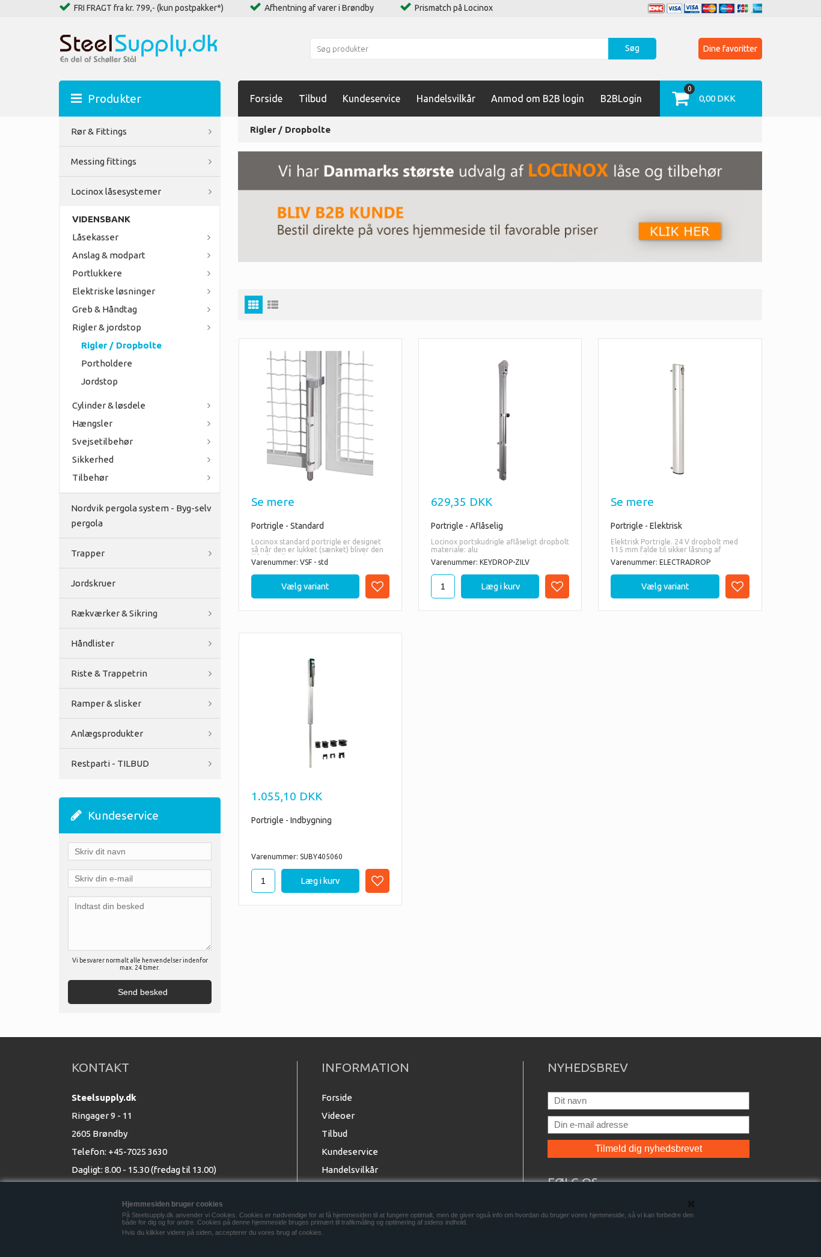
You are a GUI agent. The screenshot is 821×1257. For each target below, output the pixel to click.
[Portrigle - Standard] (320, 420)
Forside (266, 98)
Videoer (338, 1115)
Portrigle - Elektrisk (646, 526)
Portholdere (106, 363)
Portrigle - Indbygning (291, 820)
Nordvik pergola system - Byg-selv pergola (141, 515)
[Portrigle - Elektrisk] (680, 418)
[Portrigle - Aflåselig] (500, 420)
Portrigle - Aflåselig (467, 526)
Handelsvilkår (446, 98)
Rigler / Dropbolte (121, 345)
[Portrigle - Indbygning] (320, 713)
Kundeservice (371, 98)
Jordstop (99, 381)
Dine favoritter (730, 48)
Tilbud (313, 98)
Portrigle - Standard (287, 526)
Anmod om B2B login (537, 98)
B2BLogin (621, 98)
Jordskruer (93, 583)
